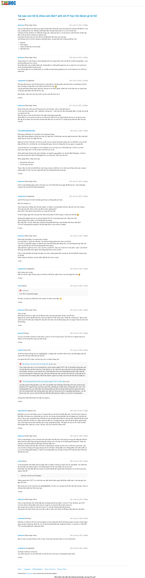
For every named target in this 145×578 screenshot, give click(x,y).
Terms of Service (49, 569)
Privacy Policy (62, 569)
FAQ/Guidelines (37, 569)
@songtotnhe (45, 486)
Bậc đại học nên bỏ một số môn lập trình (35, 364)
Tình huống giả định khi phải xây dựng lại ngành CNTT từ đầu (42, 381)
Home (20, 569)
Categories (27, 569)
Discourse (29, 573)
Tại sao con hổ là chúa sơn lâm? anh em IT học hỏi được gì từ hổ (57, 15)
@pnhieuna (43, 353)
